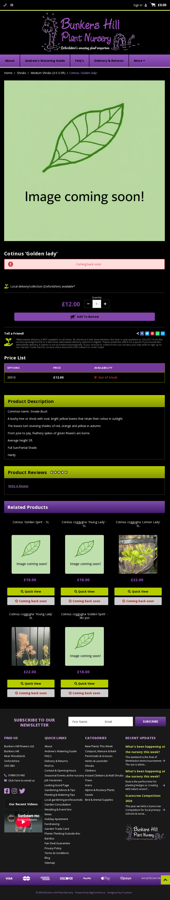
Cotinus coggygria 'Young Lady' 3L (31, 616)
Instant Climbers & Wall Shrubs (104, 775)
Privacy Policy (53, 848)
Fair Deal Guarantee (57, 843)
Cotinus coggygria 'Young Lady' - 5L (84, 524)
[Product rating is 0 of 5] (59, 472)
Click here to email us (21, 780)
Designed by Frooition (119, 892)
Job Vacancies (53, 780)
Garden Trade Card (57, 829)
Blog (47, 858)
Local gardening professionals (64, 800)
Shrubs (89, 766)
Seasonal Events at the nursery (64, 775)
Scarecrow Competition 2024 (142, 798)
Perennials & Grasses (99, 756)
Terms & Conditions (57, 853)
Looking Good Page (57, 785)
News (48, 814)
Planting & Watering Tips (60, 795)
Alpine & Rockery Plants (100, 790)
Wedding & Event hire (58, 809)
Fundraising (52, 824)
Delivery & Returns (56, 761)
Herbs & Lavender (96, 761)
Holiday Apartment (56, 819)
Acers (88, 785)
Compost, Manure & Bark (100, 751)
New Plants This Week (99, 746)
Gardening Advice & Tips (60, 790)
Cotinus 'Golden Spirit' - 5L (31, 522)
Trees (88, 780)
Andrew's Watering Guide (61, 751)
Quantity (97, 297)
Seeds (89, 795)
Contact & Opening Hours (60, 770)
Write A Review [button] (18, 486)
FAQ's (48, 756)
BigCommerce (97, 892)
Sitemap (50, 863)
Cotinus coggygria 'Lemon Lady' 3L (138, 524)
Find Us (49, 766)
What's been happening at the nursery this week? (145, 749)
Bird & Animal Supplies (99, 800)
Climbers (90, 770)
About (48, 746)
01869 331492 (16, 775)
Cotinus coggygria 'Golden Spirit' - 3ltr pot (84, 616)
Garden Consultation (58, 804)
